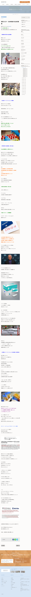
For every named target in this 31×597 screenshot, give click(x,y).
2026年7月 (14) (25, 69)
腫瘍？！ (22, 31)
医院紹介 (3, 579)
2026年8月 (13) (25, 68)
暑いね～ (22, 34)
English (2, 584)
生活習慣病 (12, 579)
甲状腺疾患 (12, 584)
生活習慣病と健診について (14, 587)
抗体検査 (9, 26)
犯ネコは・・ (22, 40)
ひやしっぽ (22, 37)
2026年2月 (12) (25, 75)
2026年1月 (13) (25, 76)
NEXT (18, 545)
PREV (3, 545)
